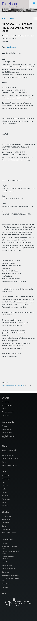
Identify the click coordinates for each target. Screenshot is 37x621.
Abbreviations (6, 516)
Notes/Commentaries (9, 568)
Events (5, 398)
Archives (5, 543)
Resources (7, 539)
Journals (4, 562)
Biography (5, 475)
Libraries (5, 485)
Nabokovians (6, 429)
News (12, 18)
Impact (4, 482)
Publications (6, 415)
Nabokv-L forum (7, 433)
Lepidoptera (6, 529)
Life (4, 471)
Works (5, 512)
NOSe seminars (7, 405)
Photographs (6, 499)
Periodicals (5, 496)
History (4, 462)
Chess (4, 526)
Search (5, 593)
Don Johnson (11, 47)
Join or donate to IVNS (9, 465)
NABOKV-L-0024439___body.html (13, 385)
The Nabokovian (14, 3)
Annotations (6, 519)
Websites (5, 587)
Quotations (5, 572)
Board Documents (8, 455)
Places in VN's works (9, 533)
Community (8, 422)
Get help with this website (10, 458)
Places (4, 502)
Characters (5, 523)
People (4, 492)
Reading (4, 506)
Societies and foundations (10, 575)
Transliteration (6, 584)
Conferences (6, 402)
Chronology (6, 479)
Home (3, 18)
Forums (4, 426)
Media (4, 489)
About (5, 446)
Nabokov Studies (7, 565)
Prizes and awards (8, 412)
